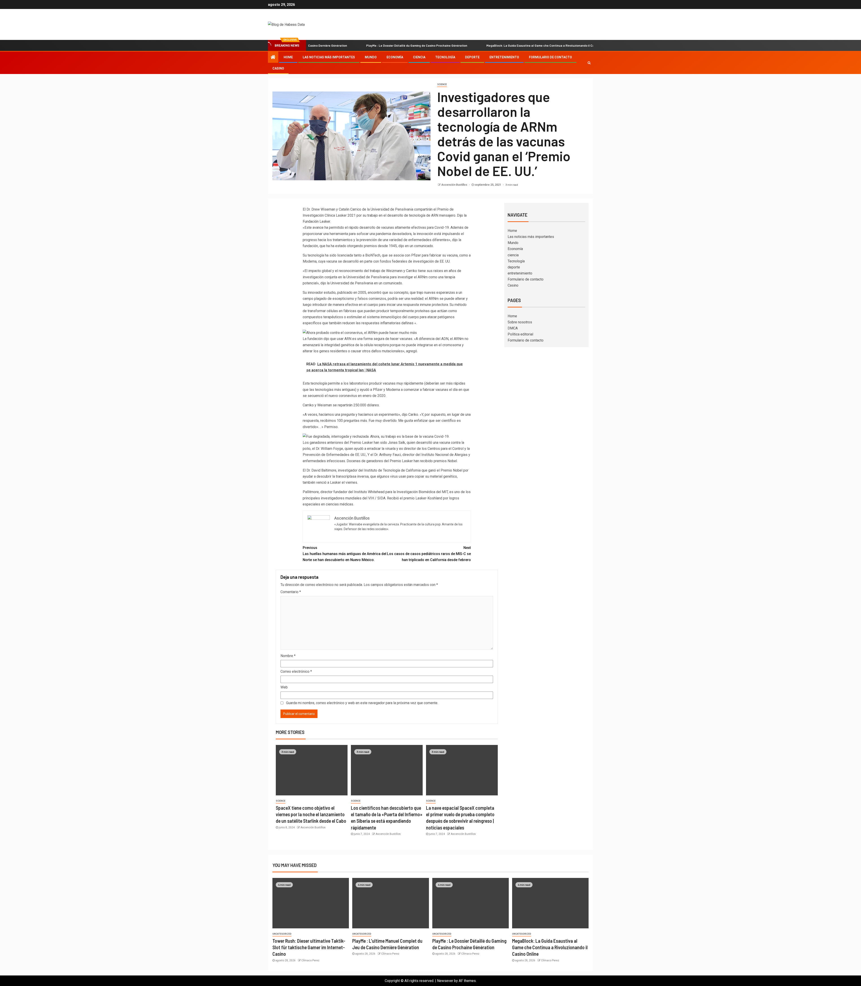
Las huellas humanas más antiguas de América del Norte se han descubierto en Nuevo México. (344, 554)
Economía (395, 57)
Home (288, 57)
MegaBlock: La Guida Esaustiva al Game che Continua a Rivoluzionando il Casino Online (497, 45)
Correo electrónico (296, 671)
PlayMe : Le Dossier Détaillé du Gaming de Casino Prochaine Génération (366, 45)
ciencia (419, 57)
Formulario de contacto (550, 57)
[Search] (589, 63)
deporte (472, 57)
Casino (278, 68)
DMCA (513, 328)
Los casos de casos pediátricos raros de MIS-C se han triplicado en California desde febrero (429, 554)
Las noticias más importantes (329, 57)
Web (284, 687)
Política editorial (520, 334)
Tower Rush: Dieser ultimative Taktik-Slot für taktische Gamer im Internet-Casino (308, 947)
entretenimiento (504, 57)
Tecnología (445, 57)
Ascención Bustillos (454, 184)
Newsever (445, 981)
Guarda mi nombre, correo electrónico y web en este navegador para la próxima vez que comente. (362, 703)
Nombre (288, 656)
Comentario (290, 592)
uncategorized (281, 934)
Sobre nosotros (520, 322)
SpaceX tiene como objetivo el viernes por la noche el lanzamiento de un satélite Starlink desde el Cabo (311, 814)
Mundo (371, 57)
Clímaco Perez (310, 960)
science (442, 84)
